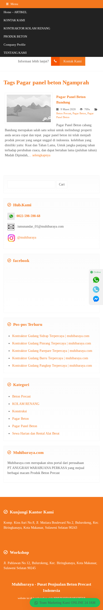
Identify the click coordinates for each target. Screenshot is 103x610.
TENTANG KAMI (15, 52)
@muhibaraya (26, 237)
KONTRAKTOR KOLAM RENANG (27, 28)
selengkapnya (41, 155)
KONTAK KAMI (14, 20)
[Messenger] (96, 299)
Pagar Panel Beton (24, 426)
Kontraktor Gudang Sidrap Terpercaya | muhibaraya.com (50, 336)
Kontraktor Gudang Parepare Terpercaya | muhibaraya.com (52, 351)
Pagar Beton (79, 113)
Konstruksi (19, 411)
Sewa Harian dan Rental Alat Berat (35, 433)
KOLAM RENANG (25, 404)
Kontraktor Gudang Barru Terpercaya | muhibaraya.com (50, 358)
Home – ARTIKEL (15, 12)
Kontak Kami (72, 61)
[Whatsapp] (96, 279)
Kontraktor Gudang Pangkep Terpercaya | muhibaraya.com (52, 365)
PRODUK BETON (15, 36)
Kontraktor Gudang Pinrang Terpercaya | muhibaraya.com (51, 343)
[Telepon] (96, 289)
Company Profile (15, 44)
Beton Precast (63, 113)
